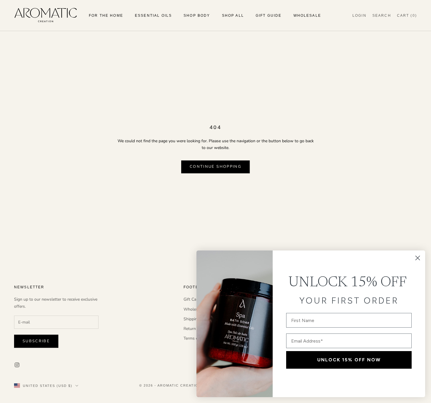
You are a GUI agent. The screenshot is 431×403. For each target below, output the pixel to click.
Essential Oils (153, 15)
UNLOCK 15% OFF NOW (349, 360)
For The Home (106, 15)
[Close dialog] (418, 258)
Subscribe (36, 341)
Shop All (233, 15)
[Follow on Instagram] (17, 365)
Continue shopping (215, 166)
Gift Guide (269, 15)
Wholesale (307, 15)
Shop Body (197, 15)
